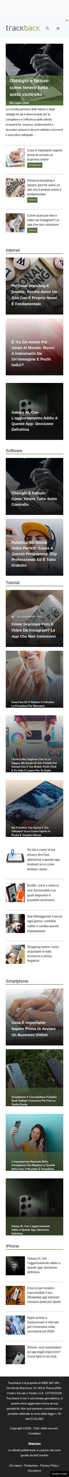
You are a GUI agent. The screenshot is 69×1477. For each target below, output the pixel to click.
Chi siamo (15, 1465)
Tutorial (32, 230)
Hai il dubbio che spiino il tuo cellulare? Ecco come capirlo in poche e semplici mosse (31, 831)
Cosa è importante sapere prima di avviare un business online (44, 155)
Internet (32, 199)
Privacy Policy (49, 1465)
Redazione (31, 1465)
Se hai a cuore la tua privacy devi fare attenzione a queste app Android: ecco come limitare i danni (43, 859)
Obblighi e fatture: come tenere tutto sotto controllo (30, 87)
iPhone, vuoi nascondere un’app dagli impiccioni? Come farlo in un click (44, 1352)
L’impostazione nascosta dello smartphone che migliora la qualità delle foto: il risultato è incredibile (33, 1165)
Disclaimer (34, 1470)
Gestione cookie (59, 1474)
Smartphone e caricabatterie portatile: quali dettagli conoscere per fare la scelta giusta (34, 1101)
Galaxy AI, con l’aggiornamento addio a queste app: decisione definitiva (31, 1230)
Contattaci (34, 1433)
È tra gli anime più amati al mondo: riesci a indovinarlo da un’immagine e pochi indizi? (33, 353)
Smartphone (34, 165)
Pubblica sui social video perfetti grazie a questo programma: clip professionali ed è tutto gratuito (34, 553)
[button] (47, 28)
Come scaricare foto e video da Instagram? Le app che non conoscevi (43, 220)
